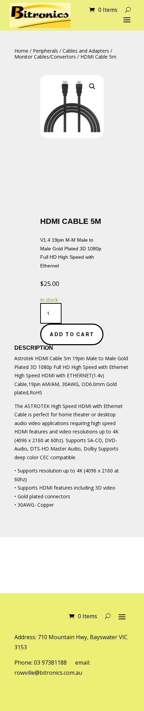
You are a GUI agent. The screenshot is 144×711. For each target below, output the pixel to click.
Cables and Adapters (86, 50)
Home (21, 50)
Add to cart (72, 334)
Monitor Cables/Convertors (45, 56)
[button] (92, 86)
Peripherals (45, 50)
